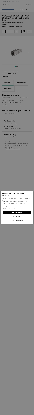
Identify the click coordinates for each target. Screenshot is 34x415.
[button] (17, 220)
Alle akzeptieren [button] (17, 212)
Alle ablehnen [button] (17, 216)
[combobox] (31, 193)
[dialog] (17, 207)
